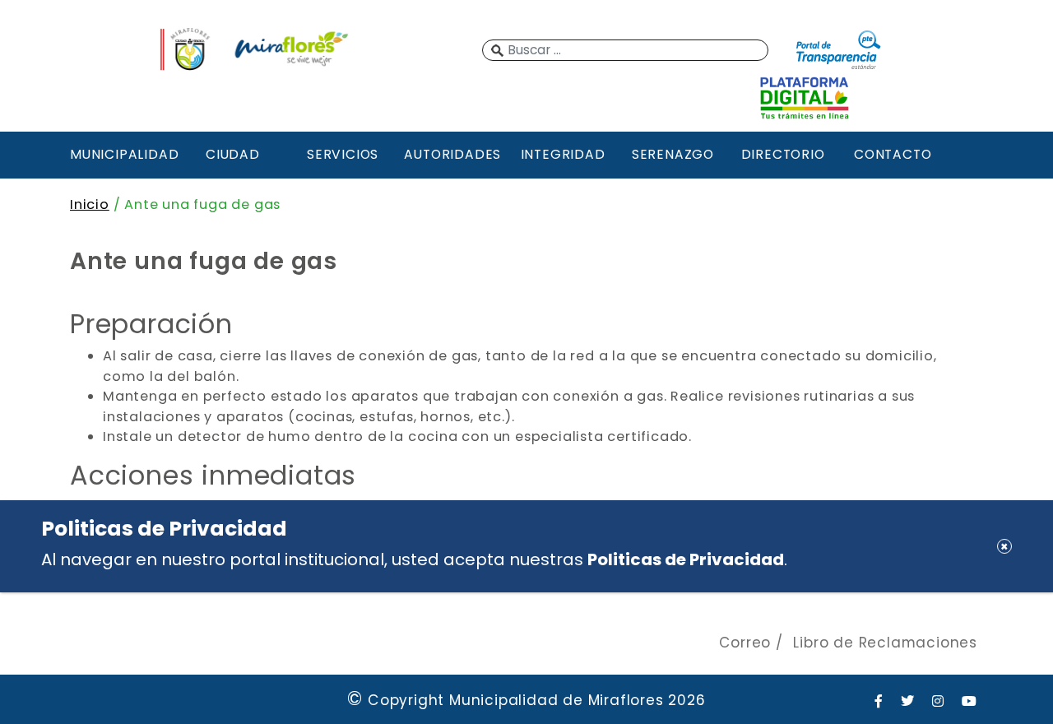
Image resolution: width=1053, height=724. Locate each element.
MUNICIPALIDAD (122, 154)
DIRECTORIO (783, 154)
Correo (745, 642)
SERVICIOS (342, 154)
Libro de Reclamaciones (885, 642)
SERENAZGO (673, 154)
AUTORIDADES (452, 154)
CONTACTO (892, 154)
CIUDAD (233, 154)
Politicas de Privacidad (685, 559)
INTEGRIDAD (563, 154)
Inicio (89, 204)
